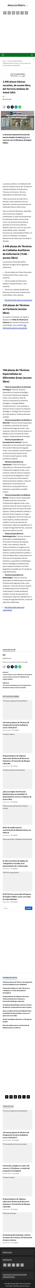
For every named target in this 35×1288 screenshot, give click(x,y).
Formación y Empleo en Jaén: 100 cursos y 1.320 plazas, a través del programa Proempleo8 (16, 990)
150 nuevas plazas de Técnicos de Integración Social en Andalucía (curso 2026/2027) (16, 725)
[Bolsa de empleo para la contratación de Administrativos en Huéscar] (17, 815)
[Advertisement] (17, 33)
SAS (24, 137)
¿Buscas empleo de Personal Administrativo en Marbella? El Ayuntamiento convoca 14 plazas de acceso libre (17, 1013)
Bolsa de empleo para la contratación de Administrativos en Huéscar (17, 830)
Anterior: (17, 675)
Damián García (6, 766)
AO (3, 96)
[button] (3, 55)
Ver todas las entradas (21, 662)
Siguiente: (17, 685)
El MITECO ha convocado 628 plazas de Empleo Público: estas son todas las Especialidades (17, 896)
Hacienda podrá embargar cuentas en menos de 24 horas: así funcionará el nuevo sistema (17, 1237)
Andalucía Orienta (7, 730)
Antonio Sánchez (7, 1242)
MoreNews (16, 1286)
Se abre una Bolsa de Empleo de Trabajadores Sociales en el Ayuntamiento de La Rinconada (15, 863)
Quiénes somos (7, 1252)
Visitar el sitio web (8, 662)
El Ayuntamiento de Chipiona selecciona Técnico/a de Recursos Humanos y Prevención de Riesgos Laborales (16, 999)
